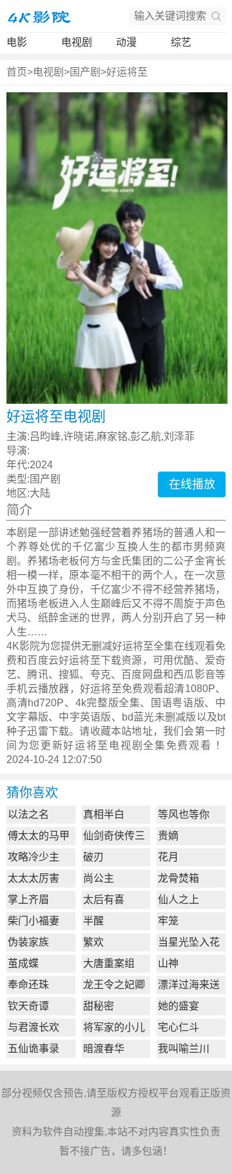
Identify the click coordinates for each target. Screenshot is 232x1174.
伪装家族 (28, 942)
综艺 (181, 42)
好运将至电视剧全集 (114, 745)
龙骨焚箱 (178, 878)
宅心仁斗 (178, 1027)
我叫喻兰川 (183, 1048)
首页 (16, 71)
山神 (168, 963)
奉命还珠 (28, 984)
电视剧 (76, 42)
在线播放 (192, 484)
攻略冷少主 (33, 856)
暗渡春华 (103, 1048)
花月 (168, 856)
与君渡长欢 (33, 1027)
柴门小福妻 (33, 920)
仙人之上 (178, 899)
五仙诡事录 (33, 1048)
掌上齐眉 (28, 899)
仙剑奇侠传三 (114, 835)
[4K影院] (38, 16)
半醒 (93, 920)
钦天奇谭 (28, 1005)
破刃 (93, 856)
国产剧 (85, 71)
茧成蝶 (23, 963)
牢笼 (168, 920)
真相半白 (103, 814)
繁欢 (93, 942)
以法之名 (28, 814)
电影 (16, 42)
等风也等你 (183, 814)
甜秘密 (98, 1005)
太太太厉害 (33, 878)
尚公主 (98, 878)
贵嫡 (168, 835)
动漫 (126, 42)
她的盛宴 (178, 1005)
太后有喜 (103, 899)
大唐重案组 (109, 963)
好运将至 (127, 71)
